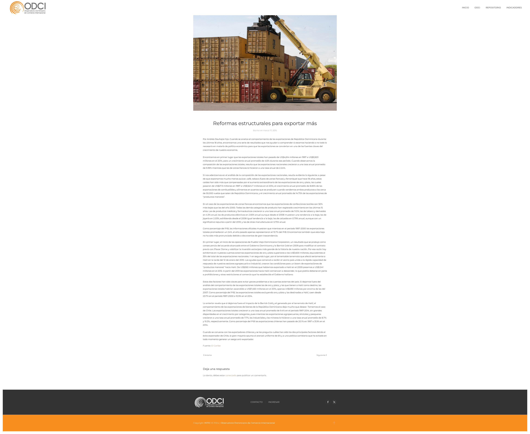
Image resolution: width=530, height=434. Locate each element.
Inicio (465, 7)
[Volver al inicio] (27, 7)
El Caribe (216, 345)
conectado (231, 375)
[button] (334, 423)
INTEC (207, 423)
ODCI (477, 7)
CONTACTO (257, 402)
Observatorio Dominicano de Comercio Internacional (248, 423)
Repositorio (493, 7)
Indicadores (514, 7)
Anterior (208, 355)
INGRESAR (273, 402)
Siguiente (321, 355)
